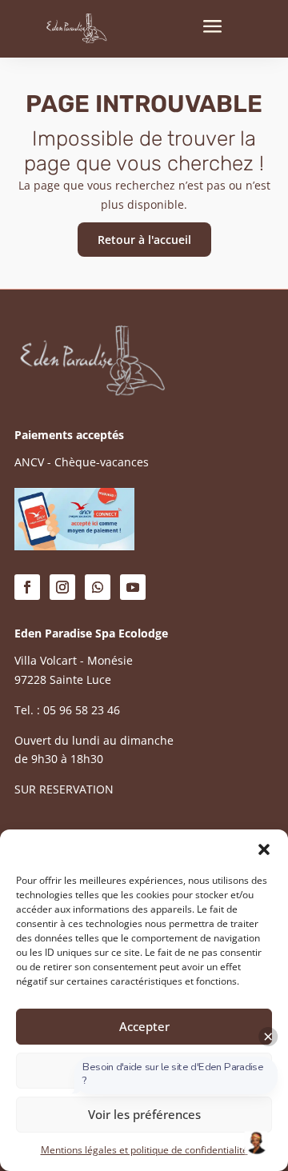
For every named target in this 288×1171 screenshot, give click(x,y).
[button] (264, 849)
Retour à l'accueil (144, 239)
